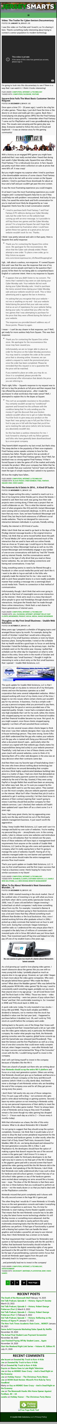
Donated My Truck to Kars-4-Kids (29, 1359)
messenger (13, 616)
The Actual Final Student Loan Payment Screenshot (24, 1335)
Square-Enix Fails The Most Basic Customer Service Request (28, 99)
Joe (2, 1362)
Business (16, 879)
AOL (14, 614)
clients (24, 879)
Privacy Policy (41, 1417)
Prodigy (22, 616)
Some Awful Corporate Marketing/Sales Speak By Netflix (26, 1329)
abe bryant (5, 1359)
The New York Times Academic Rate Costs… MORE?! (24, 1323)
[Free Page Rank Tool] (28, 1410)
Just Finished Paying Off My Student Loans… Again (23, 1341)
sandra (4, 1397)
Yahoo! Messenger (45, 616)
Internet (29, 614)
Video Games (18, 483)
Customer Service (35, 879)
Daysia (4, 1368)
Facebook (27, 94)
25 (24, 1283)
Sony (44, 1271)
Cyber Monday (31, 481)
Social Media (31, 616)
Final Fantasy (43, 481)
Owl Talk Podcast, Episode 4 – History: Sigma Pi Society (26, 1301)
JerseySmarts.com (28, 6)
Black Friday (18, 481)
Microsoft (17, 1271)
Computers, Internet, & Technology (27, 92)
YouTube (35, 94)
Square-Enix (7, 483)
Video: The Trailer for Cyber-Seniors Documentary (28, 20)
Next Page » (33, 1283)
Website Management (37, 881)
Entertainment (8, 1269)
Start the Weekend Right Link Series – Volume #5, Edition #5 (28, 1346)
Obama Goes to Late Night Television (26, 1368)
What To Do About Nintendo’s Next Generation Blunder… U (26, 886)
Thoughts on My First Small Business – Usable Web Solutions (28, 621)
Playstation (36, 1271)
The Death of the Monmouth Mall (15, 1298)
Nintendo (26, 1271)
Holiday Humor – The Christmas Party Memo (28, 1377)
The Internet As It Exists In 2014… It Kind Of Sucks (28, 487)
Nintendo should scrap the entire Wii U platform (27, 1069)
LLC (45, 879)
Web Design (23, 881)
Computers (18, 94)
